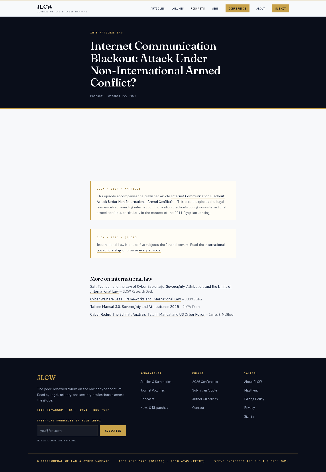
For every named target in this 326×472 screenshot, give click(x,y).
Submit (280, 8)
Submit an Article (204, 390)
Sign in (249, 416)
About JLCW (253, 382)
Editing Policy (254, 399)
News (215, 8)
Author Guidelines (205, 399)
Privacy (249, 407)
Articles (158, 8)
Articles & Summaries (155, 382)
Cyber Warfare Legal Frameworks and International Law (135, 299)
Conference (237, 8)
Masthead (251, 390)
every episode (150, 250)
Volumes (178, 8)
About (260, 8)
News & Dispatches (154, 407)
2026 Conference (205, 382)
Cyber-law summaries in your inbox (69, 420)
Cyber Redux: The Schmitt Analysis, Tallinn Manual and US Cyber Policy (147, 314)
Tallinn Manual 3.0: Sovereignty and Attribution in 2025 (134, 306)
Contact (198, 407)
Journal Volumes (152, 390)
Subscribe (113, 430)
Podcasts (198, 8)
